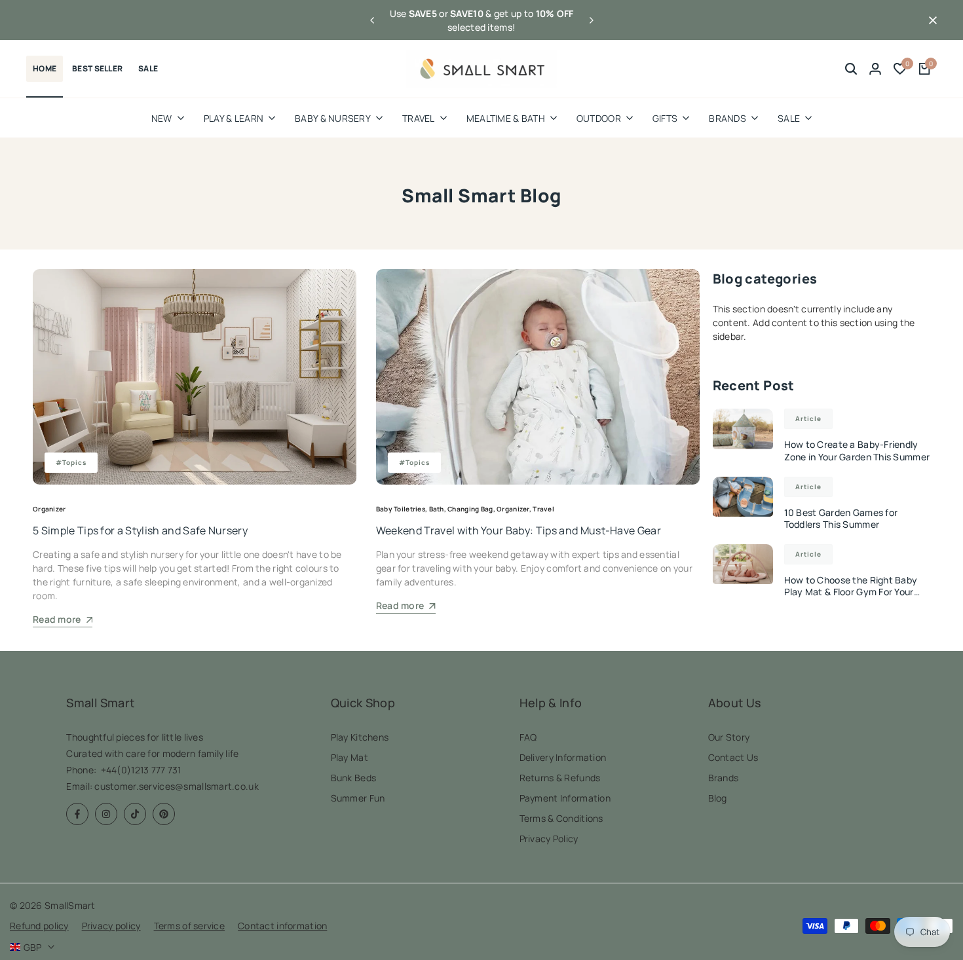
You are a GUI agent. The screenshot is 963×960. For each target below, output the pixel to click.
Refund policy (39, 925)
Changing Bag (470, 508)
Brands (723, 777)
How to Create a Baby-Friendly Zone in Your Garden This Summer (857, 450)
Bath (436, 508)
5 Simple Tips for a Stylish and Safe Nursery (140, 530)
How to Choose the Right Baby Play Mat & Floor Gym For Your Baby (851, 592)
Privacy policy (111, 925)
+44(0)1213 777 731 (141, 770)
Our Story (729, 737)
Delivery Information (563, 757)
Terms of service (189, 925)
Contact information (282, 925)
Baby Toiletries (400, 508)
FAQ (528, 737)
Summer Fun (358, 798)
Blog (717, 798)
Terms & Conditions (561, 818)
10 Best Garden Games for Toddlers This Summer (841, 518)
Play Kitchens (360, 737)
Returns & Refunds (560, 777)
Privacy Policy (548, 838)
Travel (543, 508)
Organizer (49, 508)
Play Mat (349, 757)
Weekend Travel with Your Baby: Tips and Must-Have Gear (518, 530)
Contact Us (733, 757)
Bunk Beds (354, 777)
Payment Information (565, 798)
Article (808, 418)
